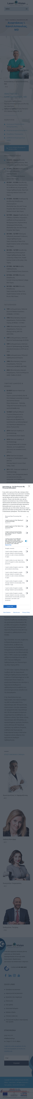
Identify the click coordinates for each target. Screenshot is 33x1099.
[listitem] (16, 517)
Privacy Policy (26, 612)
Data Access (16, 612)
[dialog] (16, 549)
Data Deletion (7, 612)
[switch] (26, 521)
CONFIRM (10, 606)
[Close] (29, 486)
